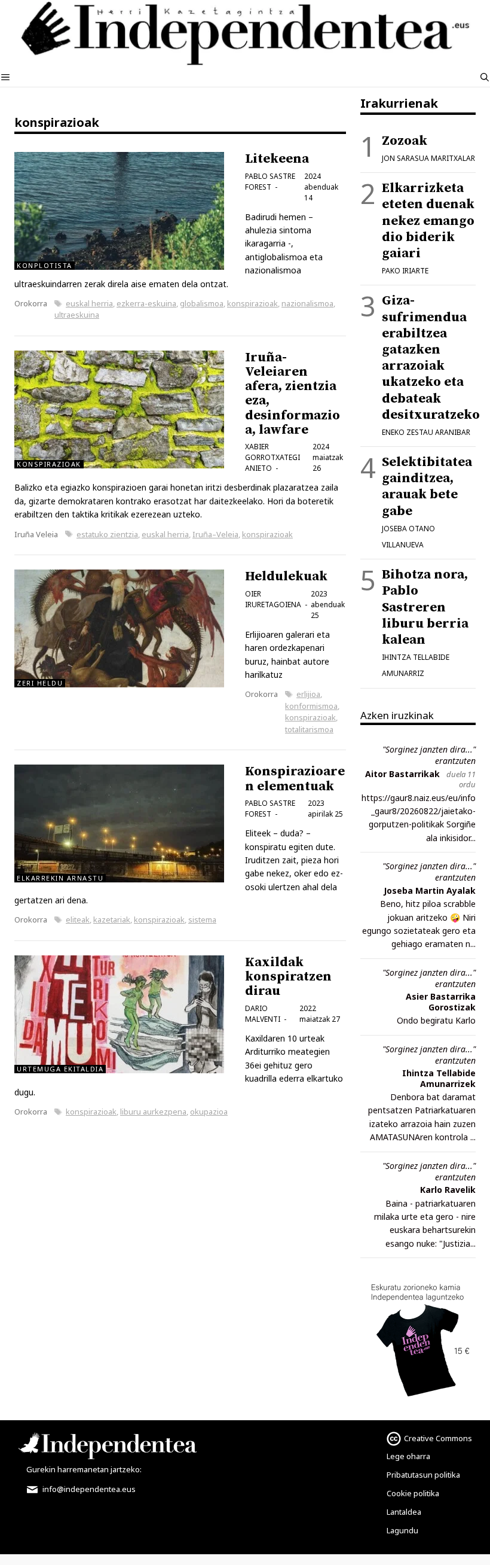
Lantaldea (404, 1511)
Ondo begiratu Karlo (436, 1020)
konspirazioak (252, 303)
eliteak (78, 919)
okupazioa (209, 1111)
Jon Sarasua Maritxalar (428, 158)
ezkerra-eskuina (146, 303)
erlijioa (308, 694)
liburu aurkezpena (153, 1111)
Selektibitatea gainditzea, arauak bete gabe (427, 486)
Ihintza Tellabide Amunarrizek (439, 1078)
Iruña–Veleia (215, 534)
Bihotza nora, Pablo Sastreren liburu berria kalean (425, 607)
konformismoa (311, 706)
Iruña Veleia (36, 534)
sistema (202, 919)
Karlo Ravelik (448, 1189)
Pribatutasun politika (423, 1474)
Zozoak (404, 141)
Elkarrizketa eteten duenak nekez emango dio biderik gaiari (428, 220)
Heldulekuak (286, 576)
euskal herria (89, 303)
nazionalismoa (307, 303)
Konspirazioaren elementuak (295, 778)
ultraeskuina (76, 314)
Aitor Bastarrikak (402, 774)
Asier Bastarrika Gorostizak (441, 1002)
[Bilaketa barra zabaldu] (484, 77)
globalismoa (201, 303)
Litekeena (277, 159)
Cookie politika (413, 1493)
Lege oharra (408, 1456)
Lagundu (402, 1530)
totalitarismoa (309, 729)
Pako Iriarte (405, 271)
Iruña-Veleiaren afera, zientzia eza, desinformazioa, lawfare (292, 393)
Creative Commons (438, 1438)
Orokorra (30, 303)
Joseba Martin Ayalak (430, 890)
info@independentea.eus (88, 1489)
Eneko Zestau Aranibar (426, 432)
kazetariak (111, 919)
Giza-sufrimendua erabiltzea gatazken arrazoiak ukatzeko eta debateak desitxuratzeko (431, 357)
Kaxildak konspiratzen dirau (288, 976)
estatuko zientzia (107, 534)
